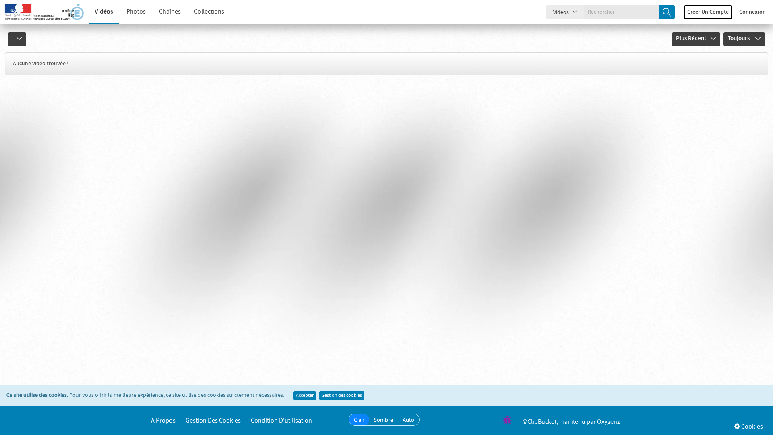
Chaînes (170, 12)
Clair (359, 419)
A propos (163, 420)
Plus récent (691, 39)
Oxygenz (608, 422)
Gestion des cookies (342, 395)
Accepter (305, 395)
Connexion (752, 12)
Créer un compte (708, 12)
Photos (136, 12)
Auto (408, 419)
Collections (209, 12)
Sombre (383, 419)
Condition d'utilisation (281, 420)
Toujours (739, 39)
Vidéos (104, 12)
